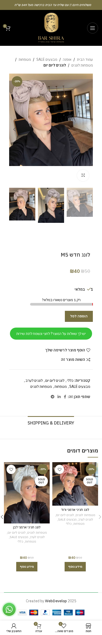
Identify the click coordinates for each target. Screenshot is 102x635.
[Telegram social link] (52, 396)
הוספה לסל (79, 316)
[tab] (51, 422)
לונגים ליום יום (54, 65)
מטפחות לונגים (82, 65)
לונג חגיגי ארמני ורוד (75, 509)
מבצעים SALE (46, 59)
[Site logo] (51, 27)
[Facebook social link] (65, 396)
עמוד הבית (85, 59)
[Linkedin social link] (59, 396)
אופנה (67, 59)
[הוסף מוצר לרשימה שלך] (59, 469)
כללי (70, 380)
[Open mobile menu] (92, 28)
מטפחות (25, 59)
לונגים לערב (34, 380)
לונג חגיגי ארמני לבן (27, 527)
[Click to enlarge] (83, 175)
